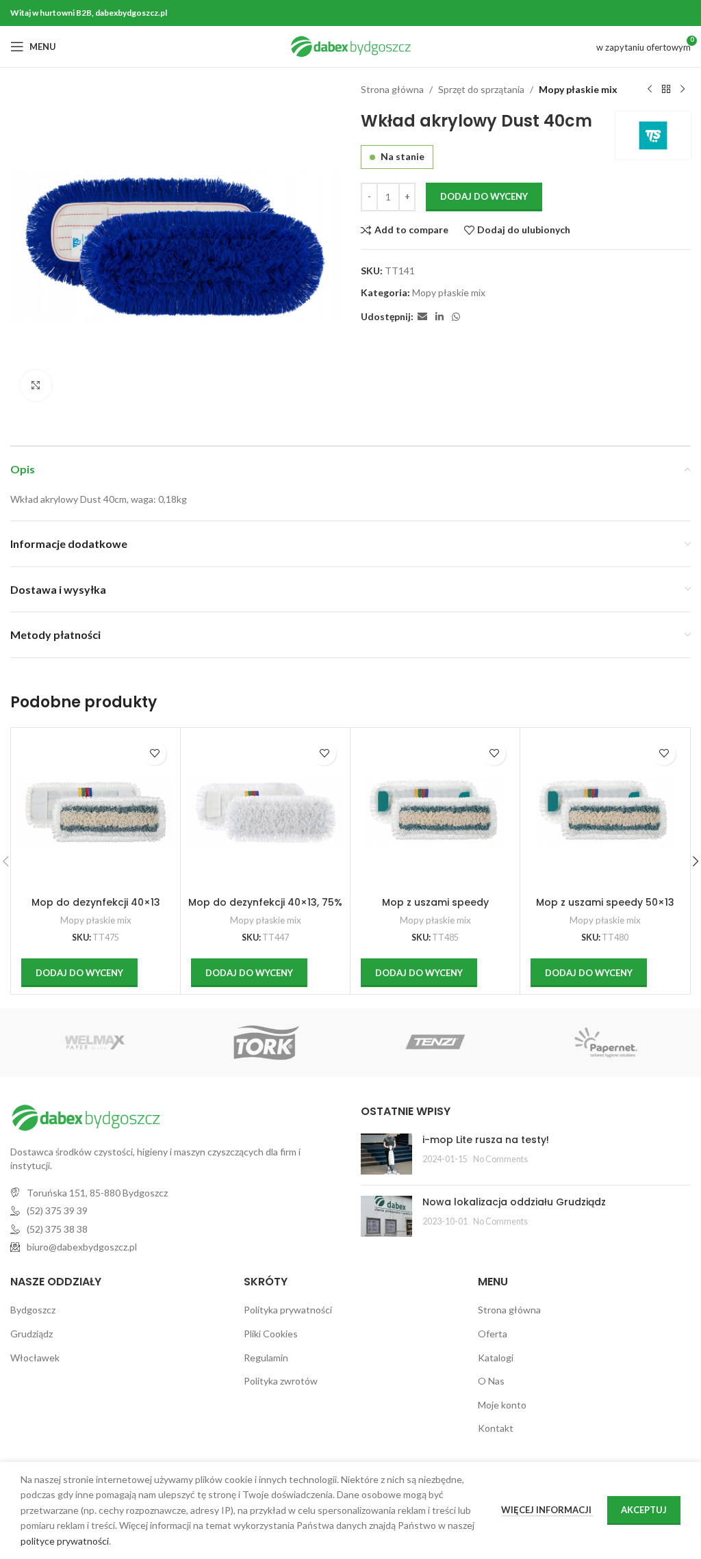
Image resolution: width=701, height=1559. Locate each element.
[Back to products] (666, 89)
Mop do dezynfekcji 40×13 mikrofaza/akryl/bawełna (95, 909)
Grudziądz (31, 1333)
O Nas (491, 1381)
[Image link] (85, 1117)
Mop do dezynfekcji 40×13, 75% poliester (265, 909)
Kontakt (495, 1428)
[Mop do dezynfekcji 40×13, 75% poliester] (265, 812)
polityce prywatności (65, 1541)
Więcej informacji (547, 1509)
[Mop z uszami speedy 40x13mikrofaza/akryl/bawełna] (435, 812)
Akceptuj (644, 1509)
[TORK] (265, 1042)
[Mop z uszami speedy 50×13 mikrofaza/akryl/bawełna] (605, 812)
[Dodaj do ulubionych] (154, 753)
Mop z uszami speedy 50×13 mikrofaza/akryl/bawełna (605, 909)
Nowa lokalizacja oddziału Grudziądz (514, 1202)
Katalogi (495, 1357)
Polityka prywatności (288, 1309)
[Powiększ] (36, 385)
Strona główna (392, 89)
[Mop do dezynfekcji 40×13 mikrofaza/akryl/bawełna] (95, 812)
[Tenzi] (435, 1042)
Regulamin (266, 1357)
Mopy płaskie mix (578, 89)
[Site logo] (351, 45)
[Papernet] (605, 1042)
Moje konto (502, 1405)
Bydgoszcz (32, 1309)
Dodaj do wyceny (484, 196)
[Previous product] (649, 89)
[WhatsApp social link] (456, 317)
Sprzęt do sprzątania (481, 89)
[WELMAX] (95, 1042)
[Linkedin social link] (439, 317)
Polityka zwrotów (281, 1381)
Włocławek (35, 1357)
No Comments (500, 1159)
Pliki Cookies (271, 1333)
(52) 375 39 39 (57, 1210)
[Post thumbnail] (386, 1154)
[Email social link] (422, 317)
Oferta (492, 1333)
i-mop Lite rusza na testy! (485, 1140)
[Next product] (682, 89)
